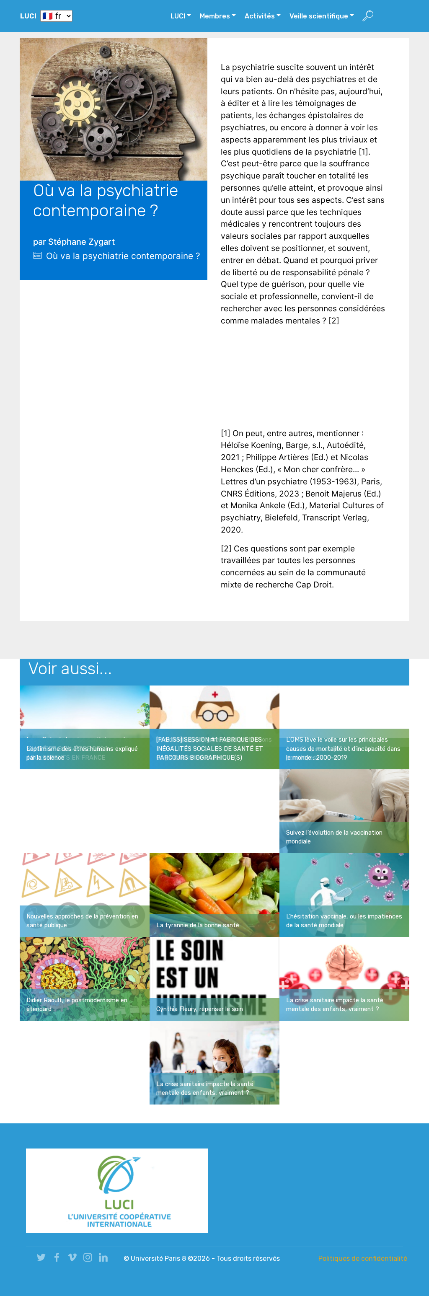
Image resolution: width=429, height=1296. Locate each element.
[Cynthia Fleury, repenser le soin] (214, 978)
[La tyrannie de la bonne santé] (214, 894)
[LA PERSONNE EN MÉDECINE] (214, 726)
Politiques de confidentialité (362, 1258)
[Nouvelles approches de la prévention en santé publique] (85, 894)
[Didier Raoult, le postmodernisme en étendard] (85, 978)
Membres (215, 16)
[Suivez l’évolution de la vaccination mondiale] (344, 810)
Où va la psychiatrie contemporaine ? (123, 256)
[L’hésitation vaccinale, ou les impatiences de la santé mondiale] (344, 894)
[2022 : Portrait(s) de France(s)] (85, 726)
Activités (260, 16)
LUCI (28, 16)
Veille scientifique (318, 16)
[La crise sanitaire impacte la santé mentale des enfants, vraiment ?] (344, 978)
